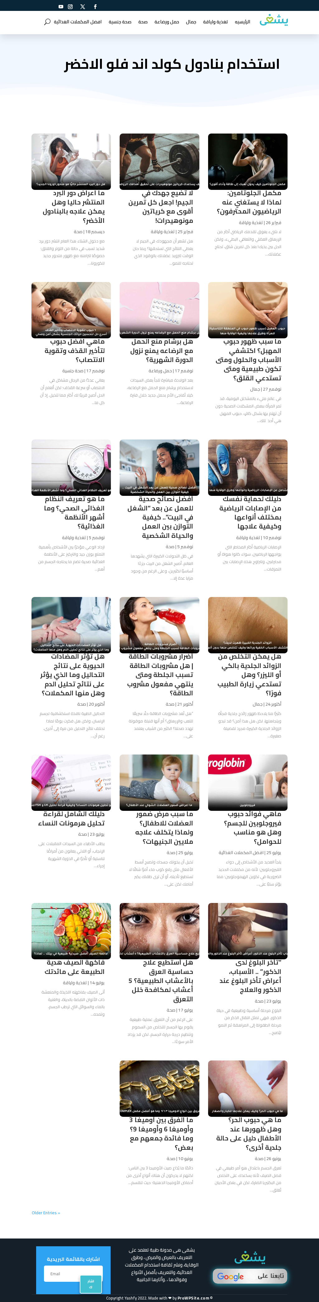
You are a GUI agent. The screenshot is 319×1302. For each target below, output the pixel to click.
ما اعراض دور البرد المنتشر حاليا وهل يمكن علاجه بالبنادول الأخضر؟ (74, 206)
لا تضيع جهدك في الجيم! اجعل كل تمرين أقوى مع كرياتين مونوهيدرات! (160, 206)
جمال (191, 21)
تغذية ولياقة (215, 21)
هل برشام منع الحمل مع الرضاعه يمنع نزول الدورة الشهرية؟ (161, 350)
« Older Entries (46, 1213)
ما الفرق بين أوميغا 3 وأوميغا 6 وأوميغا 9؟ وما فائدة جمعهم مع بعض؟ (161, 1133)
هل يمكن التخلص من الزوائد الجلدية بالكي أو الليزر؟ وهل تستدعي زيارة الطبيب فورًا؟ (249, 674)
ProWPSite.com (193, 1298)
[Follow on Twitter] (82, 6)
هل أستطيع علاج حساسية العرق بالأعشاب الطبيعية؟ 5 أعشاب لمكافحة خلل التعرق (161, 980)
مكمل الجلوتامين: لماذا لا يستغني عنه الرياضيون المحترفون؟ (249, 202)
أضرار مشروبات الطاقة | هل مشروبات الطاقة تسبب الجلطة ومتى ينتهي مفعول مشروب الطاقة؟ (160, 674)
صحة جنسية (120, 21)
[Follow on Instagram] (70, 6)
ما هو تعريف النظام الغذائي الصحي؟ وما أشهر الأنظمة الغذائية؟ (74, 512)
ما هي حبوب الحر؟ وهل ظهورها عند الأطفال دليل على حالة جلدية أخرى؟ (248, 1133)
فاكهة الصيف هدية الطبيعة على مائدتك (75, 966)
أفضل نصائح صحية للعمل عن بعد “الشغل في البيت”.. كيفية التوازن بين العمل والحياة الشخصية (160, 517)
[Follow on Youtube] (60, 6)
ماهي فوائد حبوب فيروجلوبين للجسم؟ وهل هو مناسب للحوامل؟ (252, 827)
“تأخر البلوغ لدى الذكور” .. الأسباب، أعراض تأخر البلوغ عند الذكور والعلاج (250, 976)
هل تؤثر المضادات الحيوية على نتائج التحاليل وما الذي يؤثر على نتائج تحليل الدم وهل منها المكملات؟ (72, 674)
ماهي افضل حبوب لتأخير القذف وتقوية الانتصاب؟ (75, 350)
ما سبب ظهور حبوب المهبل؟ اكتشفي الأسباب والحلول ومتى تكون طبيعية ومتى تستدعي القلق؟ (248, 359)
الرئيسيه (242, 21)
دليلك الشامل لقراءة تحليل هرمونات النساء (71, 818)
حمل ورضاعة (167, 21)
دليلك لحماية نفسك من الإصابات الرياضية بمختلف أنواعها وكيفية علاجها (250, 512)
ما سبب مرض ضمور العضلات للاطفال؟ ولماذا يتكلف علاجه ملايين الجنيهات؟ (164, 827)
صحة (143, 21)
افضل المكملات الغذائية (78, 21)
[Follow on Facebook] (95, 6)
